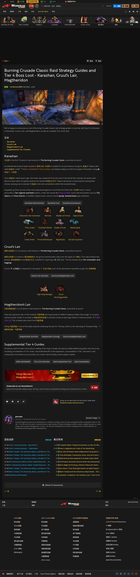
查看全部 (48, 440)
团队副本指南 (18, 541)
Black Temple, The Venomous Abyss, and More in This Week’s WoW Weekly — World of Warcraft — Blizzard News (30, 452)
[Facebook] (12, 401)
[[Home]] (14, 6)
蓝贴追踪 (9, 439)
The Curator (30, 227)
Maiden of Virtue (63, 215)
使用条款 (88, 574)
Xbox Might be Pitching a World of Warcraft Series (78, 465)
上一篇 (6, 491)
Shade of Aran (60, 227)
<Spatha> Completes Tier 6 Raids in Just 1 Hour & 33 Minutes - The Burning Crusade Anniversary (80, 475)
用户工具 (20, 574)
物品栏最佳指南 (78, 526)
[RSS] (136, 573)
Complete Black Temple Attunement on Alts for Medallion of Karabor (80, 445)
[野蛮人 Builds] (111, 537)
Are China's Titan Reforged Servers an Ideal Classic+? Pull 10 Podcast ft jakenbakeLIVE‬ (80, 468)
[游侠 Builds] (110, 552)
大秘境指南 (18, 533)
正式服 (22, 2)
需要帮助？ (10, 574)
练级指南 (17, 529)
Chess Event (30, 239)
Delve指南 (17, 526)
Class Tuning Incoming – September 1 (23, 445)
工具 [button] (19, 11)
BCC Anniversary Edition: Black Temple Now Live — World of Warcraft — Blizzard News (30, 462)
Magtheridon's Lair (15, 147)
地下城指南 (45, 529)
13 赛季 (108, 526)
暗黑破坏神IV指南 (112, 518)
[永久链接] (23, 401)
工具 (3, 505)
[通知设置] (129, 11)
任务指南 (44, 537)
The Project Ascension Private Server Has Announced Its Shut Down (80, 462)
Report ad (135, 498)
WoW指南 (17, 518)
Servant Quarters (75, 239)
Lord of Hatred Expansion (116, 522)
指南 (26, 11)
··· (59, 2)
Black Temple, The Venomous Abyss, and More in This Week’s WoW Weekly (30, 458)
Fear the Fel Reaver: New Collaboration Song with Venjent (80, 452)
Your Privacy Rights (48, 574)
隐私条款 (79, 574)
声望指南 (44, 541)
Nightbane (60, 239)
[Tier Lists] (45, 560)
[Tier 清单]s (110, 533)
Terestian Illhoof (45, 227)
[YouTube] (132, 573)
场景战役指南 (46, 549)
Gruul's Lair (12, 144)
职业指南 (17, 522)
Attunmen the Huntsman (30, 215)
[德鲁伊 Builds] (111, 541)
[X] (120, 573)
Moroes (48, 215)
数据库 (12, 11)
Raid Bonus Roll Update (18, 475)
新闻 (4, 11)
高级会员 (70, 574)
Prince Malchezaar (44, 239)
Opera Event (78, 215)
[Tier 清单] (18, 549)
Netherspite (75, 227)
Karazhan (11, 141)
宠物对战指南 (46, 545)
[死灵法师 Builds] (112, 545)
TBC (44, 2)
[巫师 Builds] (110, 556)
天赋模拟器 (18, 545)
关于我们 (29, 574)
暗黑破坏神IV (71, 2)
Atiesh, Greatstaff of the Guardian (36, 169)
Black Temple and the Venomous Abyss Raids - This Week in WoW (80, 472)
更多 (106, 505)
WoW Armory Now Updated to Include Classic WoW (78, 458)
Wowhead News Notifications (71, 403)
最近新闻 (58, 439)
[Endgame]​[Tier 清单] (114, 529)
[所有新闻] (5, 1)
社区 (32, 11)
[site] (56, 401)
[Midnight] (18, 552)
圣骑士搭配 (110, 548)
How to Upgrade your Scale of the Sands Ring (76, 448)
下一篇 (98, 491)
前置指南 (76, 522)
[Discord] (117, 573)
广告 (36, 574)
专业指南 (17, 537)
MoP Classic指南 (48, 518)
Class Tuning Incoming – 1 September (23, 448)
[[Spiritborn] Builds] (113, 560)
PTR (36, 6)
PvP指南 (76, 545)
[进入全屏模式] (125, 11)
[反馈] (133, 11)
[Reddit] (18, 401)
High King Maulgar (44, 294)
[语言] (137, 11)
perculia (15, 87)
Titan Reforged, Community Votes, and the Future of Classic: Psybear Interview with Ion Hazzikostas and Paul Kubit (80, 455)
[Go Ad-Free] (43, 11)
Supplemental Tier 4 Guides (19, 149)
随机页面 (61, 574)
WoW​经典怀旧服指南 (80, 518)
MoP (54, 2)
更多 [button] (53, 11)
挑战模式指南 (46, 552)
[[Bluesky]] (7, 401)
